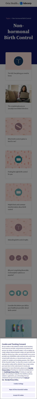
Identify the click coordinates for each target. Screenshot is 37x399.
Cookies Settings (18, 384)
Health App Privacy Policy (11, 372)
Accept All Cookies (18, 395)
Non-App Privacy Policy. (11, 380)
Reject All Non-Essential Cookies (18, 389)
